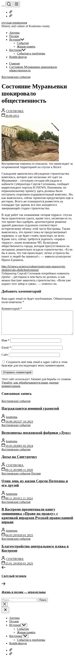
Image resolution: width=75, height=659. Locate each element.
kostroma (11, 417)
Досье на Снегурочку (19, 457)
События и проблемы (31, 53)
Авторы (14, 32)
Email (6, 347)
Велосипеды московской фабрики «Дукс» (36, 433)
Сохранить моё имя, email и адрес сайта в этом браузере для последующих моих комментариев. (34, 363)
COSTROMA (15, 111)
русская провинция (14, 22)
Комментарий (12, 308)
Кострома (15, 50)
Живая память (26, 46)
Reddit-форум (18, 57)
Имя (5, 340)
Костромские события (16, 77)
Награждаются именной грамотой (30, 408)
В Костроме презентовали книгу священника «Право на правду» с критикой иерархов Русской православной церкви (37, 515)
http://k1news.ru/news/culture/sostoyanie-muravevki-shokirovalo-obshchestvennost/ (34, 268)
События (23, 43)
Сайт (5, 354)
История (14, 39)
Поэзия (14, 36)
